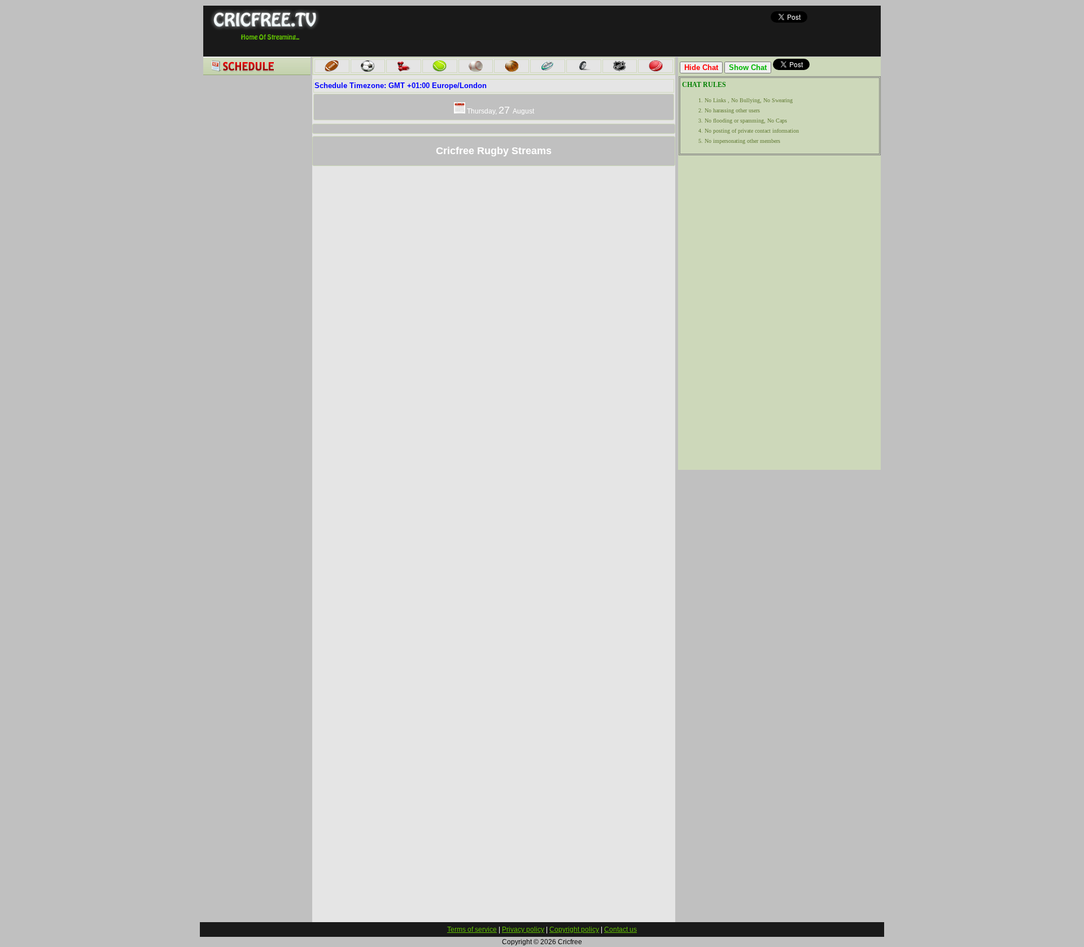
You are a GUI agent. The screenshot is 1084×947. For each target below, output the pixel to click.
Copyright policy (574, 929)
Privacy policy (523, 929)
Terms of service (472, 929)
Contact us (620, 929)
